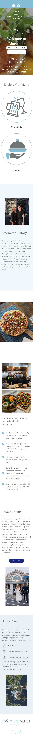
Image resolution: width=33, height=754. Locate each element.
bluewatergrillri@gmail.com (17, 651)
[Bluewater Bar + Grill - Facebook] (13, 6)
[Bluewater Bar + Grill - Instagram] (18, 6)
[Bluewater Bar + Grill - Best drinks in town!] (16, 106)
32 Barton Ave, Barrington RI (17, 657)
